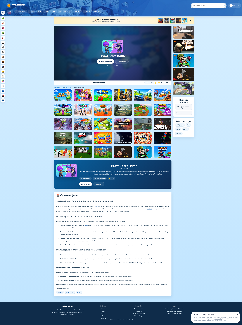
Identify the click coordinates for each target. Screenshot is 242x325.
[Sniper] (3, 86)
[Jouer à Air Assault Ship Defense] (166, 20)
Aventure (77, 11)
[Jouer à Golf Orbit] (172, 20)
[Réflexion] (3, 28)
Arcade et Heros (21, 11)
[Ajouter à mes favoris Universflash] (164, 83)
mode (86, 225)
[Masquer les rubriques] (3, 13)
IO (59, 11)
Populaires (97, 11)
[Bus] (3, 100)
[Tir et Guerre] (3, 18)
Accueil (56, 87)
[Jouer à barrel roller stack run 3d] (184, 20)
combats (149, 209)
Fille (188, 125)
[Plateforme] (3, 42)
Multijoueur (67, 11)
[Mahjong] (3, 23)
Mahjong (103, 318)
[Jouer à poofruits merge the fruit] (178, 20)
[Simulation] (3, 67)
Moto (39, 11)
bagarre (60, 292)
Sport (46, 11)
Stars (178, 129)
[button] (149, 82)
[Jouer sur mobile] (167, 83)
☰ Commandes (121, 61)
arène (79, 292)
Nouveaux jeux (138, 308)
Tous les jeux (99, 184)
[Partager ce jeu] (161, 83)
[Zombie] (3, 33)
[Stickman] (3, 38)
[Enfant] (3, 57)
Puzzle (53, 11)
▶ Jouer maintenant (105, 61)
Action (10, 11)
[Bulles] (3, 81)
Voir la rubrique (85, 184)
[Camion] (3, 96)
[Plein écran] (169, 83)
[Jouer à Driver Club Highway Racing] (160, 20)
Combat (178, 133)
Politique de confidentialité (174, 311)
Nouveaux (87, 11)
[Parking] (3, 91)
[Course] (3, 52)
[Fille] (3, 62)
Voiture (31, 11)
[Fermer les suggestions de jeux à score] (190, 20)
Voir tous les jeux (139, 316)
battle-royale (70, 292)
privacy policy (218, 319)
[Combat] (3, 47)
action (97, 206)
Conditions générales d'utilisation (174, 308)
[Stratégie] (3, 71)
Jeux (62, 87)
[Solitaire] (3, 76)
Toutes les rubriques (139, 313)
